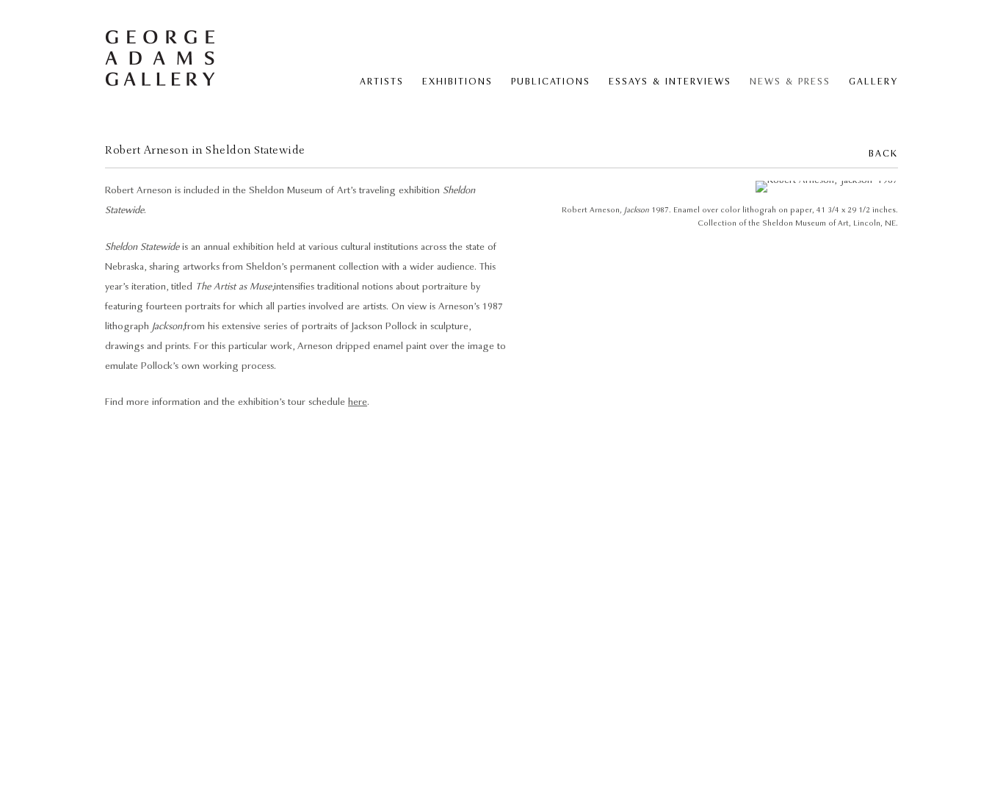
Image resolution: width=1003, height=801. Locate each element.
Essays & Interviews (670, 81)
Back (883, 153)
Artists (382, 81)
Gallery (873, 81)
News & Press (790, 81)
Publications (550, 81)
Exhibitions (457, 81)
